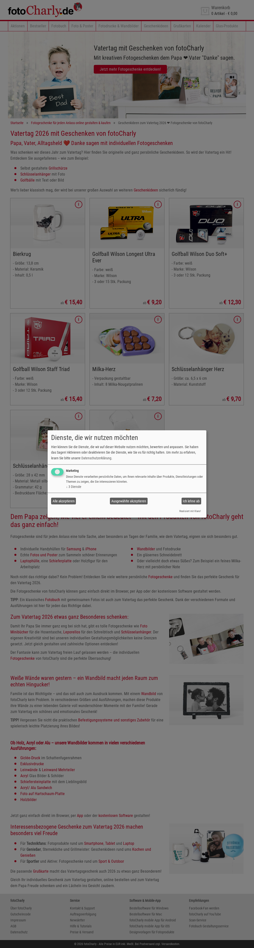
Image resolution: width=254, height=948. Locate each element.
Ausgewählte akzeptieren (128, 501)
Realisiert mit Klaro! (190, 511)
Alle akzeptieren (64, 501)
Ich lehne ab (191, 501)
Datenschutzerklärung (96, 458)
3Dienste (73, 487)
